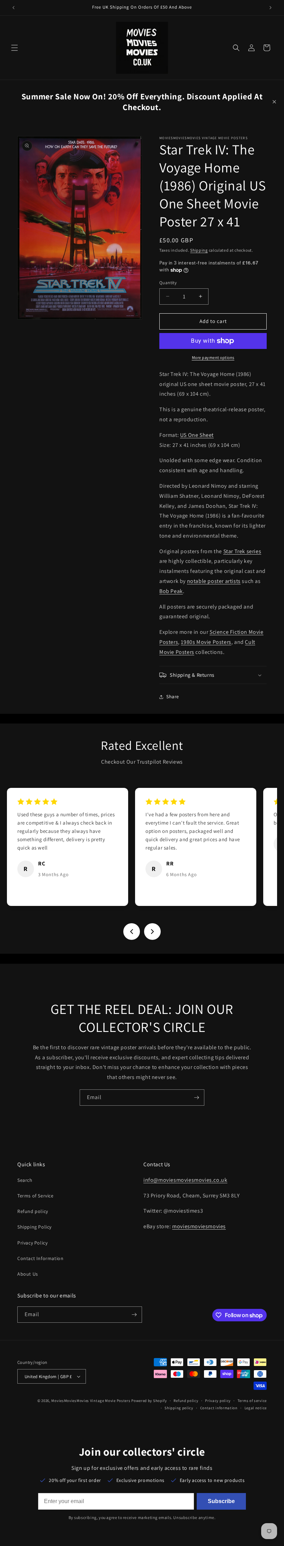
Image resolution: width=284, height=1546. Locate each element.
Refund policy (32, 1211)
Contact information (219, 1407)
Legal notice (256, 1407)
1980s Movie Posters (206, 642)
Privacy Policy (32, 1243)
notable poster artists (214, 581)
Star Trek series (242, 551)
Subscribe (221, 1501)
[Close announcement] (274, 102)
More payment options (213, 357)
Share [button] (172, 696)
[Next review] (152, 931)
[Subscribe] (196, 1097)
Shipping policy (179, 1407)
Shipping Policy (34, 1227)
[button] (14, 47)
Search (25, 1180)
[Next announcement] (270, 7)
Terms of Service (35, 1196)
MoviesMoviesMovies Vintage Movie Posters (90, 1400)
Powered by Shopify (149, 1400)
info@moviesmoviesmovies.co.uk (185, 1180)
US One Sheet (197, 435)
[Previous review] (131, 931)
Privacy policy (218, 1400)
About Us (27, 1274)
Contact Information (40, 1258)
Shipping (199, 250)
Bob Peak (171, 591)
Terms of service (252, 1400)
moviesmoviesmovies (199, 1226)
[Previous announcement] (13, 7)
